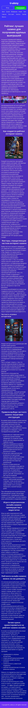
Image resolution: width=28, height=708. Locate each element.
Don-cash (11, 14)
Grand (8, 12)
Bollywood (14, 12)
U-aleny (14, 3)
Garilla (24, 14)
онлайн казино (16, 65)
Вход (7, 8)
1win (24, 12)
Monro (4, 17)
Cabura (4, 14)
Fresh (20, 12)
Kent (3, 12)
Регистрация (20, 8)
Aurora (18, 14)
